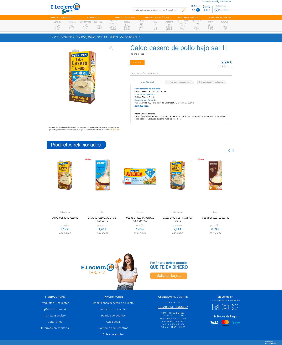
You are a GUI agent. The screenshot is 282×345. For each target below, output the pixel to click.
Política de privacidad (113, 309)
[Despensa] (71, 27)
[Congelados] (99, 27)
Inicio (54, 37)
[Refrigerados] (85, 27)
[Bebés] (155, 27)
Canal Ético (55, 321)
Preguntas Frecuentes (55, 302)
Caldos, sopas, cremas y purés (97, 37)
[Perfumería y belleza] (182, 27)
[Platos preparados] (141, 27)
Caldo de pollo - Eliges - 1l (215, 218)
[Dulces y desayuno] (113, 27)
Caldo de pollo (130, 37)
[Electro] (224, 27)
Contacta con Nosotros (113, 328)
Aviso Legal (113, 321)
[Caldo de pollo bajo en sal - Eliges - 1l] (102, 175)
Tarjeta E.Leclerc (55, 315)
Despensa (67, 37)
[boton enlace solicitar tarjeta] (188, 271)
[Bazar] (210, 27)
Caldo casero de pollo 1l (65, 218)
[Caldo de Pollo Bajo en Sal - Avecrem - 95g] (140, 175)
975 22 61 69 (114, 130)
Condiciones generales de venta (113, 302)
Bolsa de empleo (113, 334)
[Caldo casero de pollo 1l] (65, 175)
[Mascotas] (168, 27)
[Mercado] (57, 27)
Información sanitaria (55, 328)
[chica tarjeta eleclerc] (93, 271)
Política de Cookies (113, 315)
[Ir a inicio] (65, 8)
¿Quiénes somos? (55, 309)
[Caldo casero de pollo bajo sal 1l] (177, 175)
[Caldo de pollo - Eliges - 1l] (215, 175)
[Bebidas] (127, 27)
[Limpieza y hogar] (196, 27)
